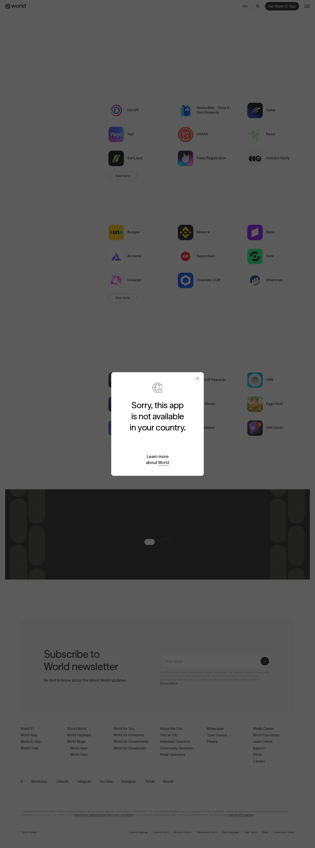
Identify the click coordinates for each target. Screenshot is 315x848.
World (163, 462)
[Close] (197, 379)
